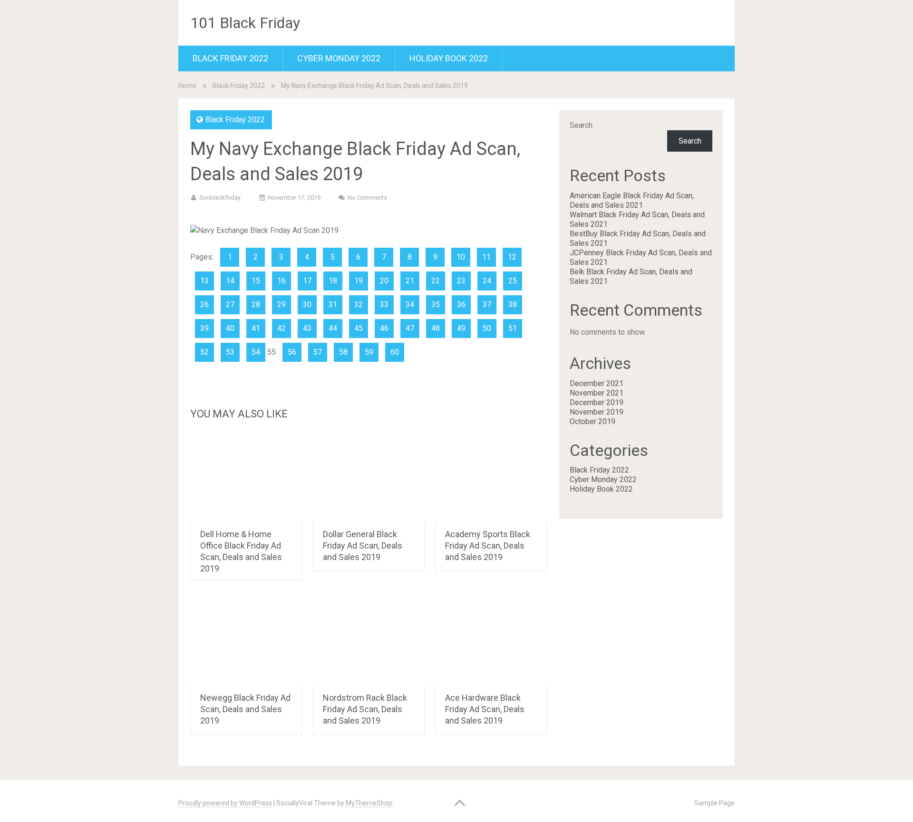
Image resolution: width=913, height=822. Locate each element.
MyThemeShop (369, 803)
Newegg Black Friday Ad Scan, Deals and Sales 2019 (245, 709)
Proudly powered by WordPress (225, 803)
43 (307, 328)
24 (487, 280)
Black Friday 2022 (230, 58)
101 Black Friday (245, 22)
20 (384, 280)
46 (384, 328)
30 (307, 304)
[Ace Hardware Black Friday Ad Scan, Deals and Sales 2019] (491, 640)
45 (358, 328)
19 (358, 280)
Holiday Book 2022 (448, 58)
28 (256, 304)
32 (358, 304)
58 (343, 352)
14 (230, 280)
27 (230, 304)
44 (333, 328)
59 (369, 352)
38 (512, 304)
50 (487, 328)
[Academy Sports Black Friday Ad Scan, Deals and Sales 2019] (491, 476)
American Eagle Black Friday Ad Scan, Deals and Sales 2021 (632, 200)
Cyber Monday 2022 (338, 58)
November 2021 (596, 392)
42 (281, 328)
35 (435, 304)
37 (487, 304)
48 (435, 328)
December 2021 (596, 383)
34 (410, 304)
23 (461, 280)
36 (461, 304)
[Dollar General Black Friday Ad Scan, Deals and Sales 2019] (369, 476)
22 (435, 280)
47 (410, 328)
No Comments (367, 197)
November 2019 (596, 411)
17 (307, 280)
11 (486, 256)
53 (230, 352)
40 (230, 328)
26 (204, 304)
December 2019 (596, 402)
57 (317, 352)
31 (333, 304)
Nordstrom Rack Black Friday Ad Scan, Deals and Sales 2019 (365, 709)
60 (394, 352)
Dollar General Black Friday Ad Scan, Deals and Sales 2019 (362, 545)
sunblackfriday (220, 197)
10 (460, 256)
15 (256, 280)
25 (512, 280)
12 (512, 256)
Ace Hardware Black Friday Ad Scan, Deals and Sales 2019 (484, 709)
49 (461, 328)
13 (204, 280)
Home (187, 85)
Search (581, 125)
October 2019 (592, 421)
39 (204, 328)
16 (281, 280)
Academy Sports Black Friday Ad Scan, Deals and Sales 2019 (487, 545)
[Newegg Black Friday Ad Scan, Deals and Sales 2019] (246, 640)
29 (281, 304)
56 (292, 352)
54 (256, 352)
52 (204, 352)
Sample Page (714, 803)
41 (256, 328)
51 (512, 328)
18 (333, 280)
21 (410, 280)
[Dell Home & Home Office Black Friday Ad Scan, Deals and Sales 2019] (246, 476)
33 (384, 304)
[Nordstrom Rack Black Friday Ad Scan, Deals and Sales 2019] (369, 640)
